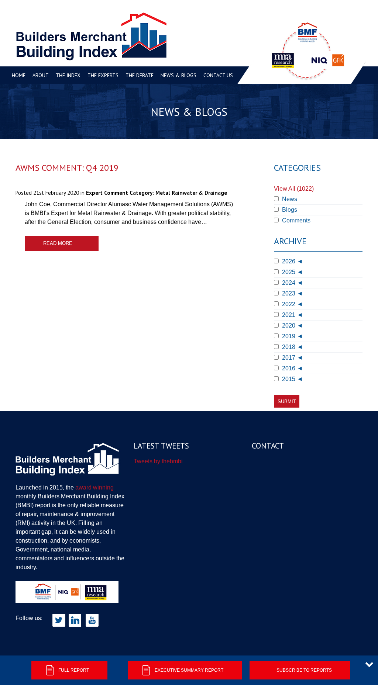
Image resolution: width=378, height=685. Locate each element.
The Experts (102, 75)
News (289, 199)
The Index (68, 75)
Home (18, 75)
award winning (94, 487)
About (40, 75)
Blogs (289, 210)
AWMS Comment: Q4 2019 (67, 167)
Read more (57, 243)
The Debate (140, 75)
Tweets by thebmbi (158, 461)
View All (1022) (294, 189)
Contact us (218, 75)
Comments (295, 220)
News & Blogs (178, 75)
